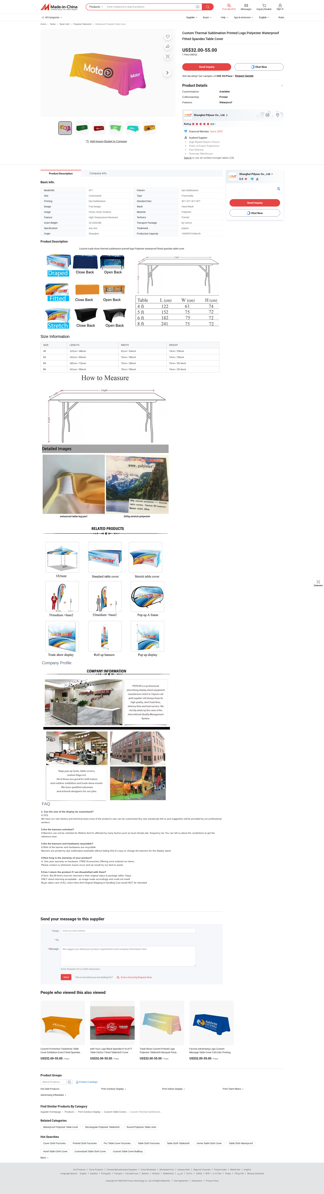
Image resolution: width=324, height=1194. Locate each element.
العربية (180, 1173)
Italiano (145, 1173)
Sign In (188, 157)
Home (43, 24)
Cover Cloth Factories (54, 1143)
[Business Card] (278, 188)
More (43, 1157)
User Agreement (181, 1180)
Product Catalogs (88, 1081)
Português (106, 1173)
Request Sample (244, 75)
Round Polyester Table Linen (141, 1127)
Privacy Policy (212, 1180)
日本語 (199, 1173)
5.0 (241, 179)
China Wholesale (148, 1169)
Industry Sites (184, 1169)
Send (66, 977)
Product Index (220, 1169)
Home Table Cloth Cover (209, 1143)
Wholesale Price (166, 1169)
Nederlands (168, 1173)
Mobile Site (235, 1169)
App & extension (242, 17)
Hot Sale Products (49, 1088)
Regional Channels (201, 1169)
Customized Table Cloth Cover (90, 1151)
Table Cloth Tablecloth (178, 1143)
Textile (53, 24)
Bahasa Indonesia (255, 1173)
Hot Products (79, 1169)
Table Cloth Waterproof (241, 1143)
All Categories (52, 17)
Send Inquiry (206, 66)
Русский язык (132, 1173)
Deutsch (156, 1173)
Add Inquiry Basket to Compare (108, 141)
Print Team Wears (232, 1088)
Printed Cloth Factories (85, 1143)
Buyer (206, 17)
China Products (96, 1169)
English (83, 1173)
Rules (281, 17)
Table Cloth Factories (149, 1143)
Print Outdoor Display (112, 1088)
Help (223, 17)
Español (94, 1173)
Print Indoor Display (172, 1088)
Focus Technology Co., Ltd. (140, 1180)
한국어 (189, 1173)
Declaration (197, 1180)
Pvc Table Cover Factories (117, 1143)
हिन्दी (207, 1173)
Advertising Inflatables (52, 1094)
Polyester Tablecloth (82, 24)
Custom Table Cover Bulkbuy (128, 1151)
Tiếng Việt (239, 1173)
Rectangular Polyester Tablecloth (102, 1127)
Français (118, 1173)
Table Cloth (64, 24)
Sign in (280, 8)
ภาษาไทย (217, 1173)
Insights (247, 1169)
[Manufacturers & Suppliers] (58, 6)
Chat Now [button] (261, 66)
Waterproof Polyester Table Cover (110, 24)
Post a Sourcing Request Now (134, 977)
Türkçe (228, 1173)
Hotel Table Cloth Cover (55, 1151)
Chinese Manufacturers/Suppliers (122, 1169)
